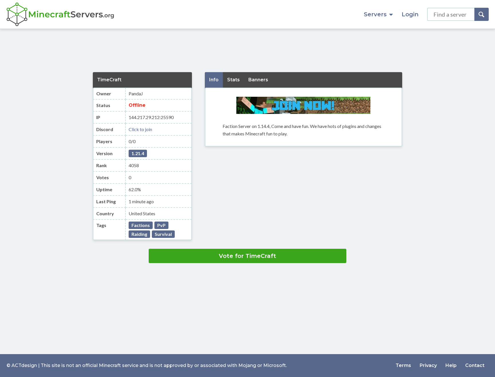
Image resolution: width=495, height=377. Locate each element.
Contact (474, 365)
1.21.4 (137, 153)
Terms (403, 365)
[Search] (481, 14)
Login (410, 14)
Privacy (428, 365)
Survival (163, 234)
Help (451, 365)
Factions (140, 225)
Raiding (139, 234)
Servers (375, 14)
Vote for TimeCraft (247, 255)
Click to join (140, 129)
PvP (161, 225)
